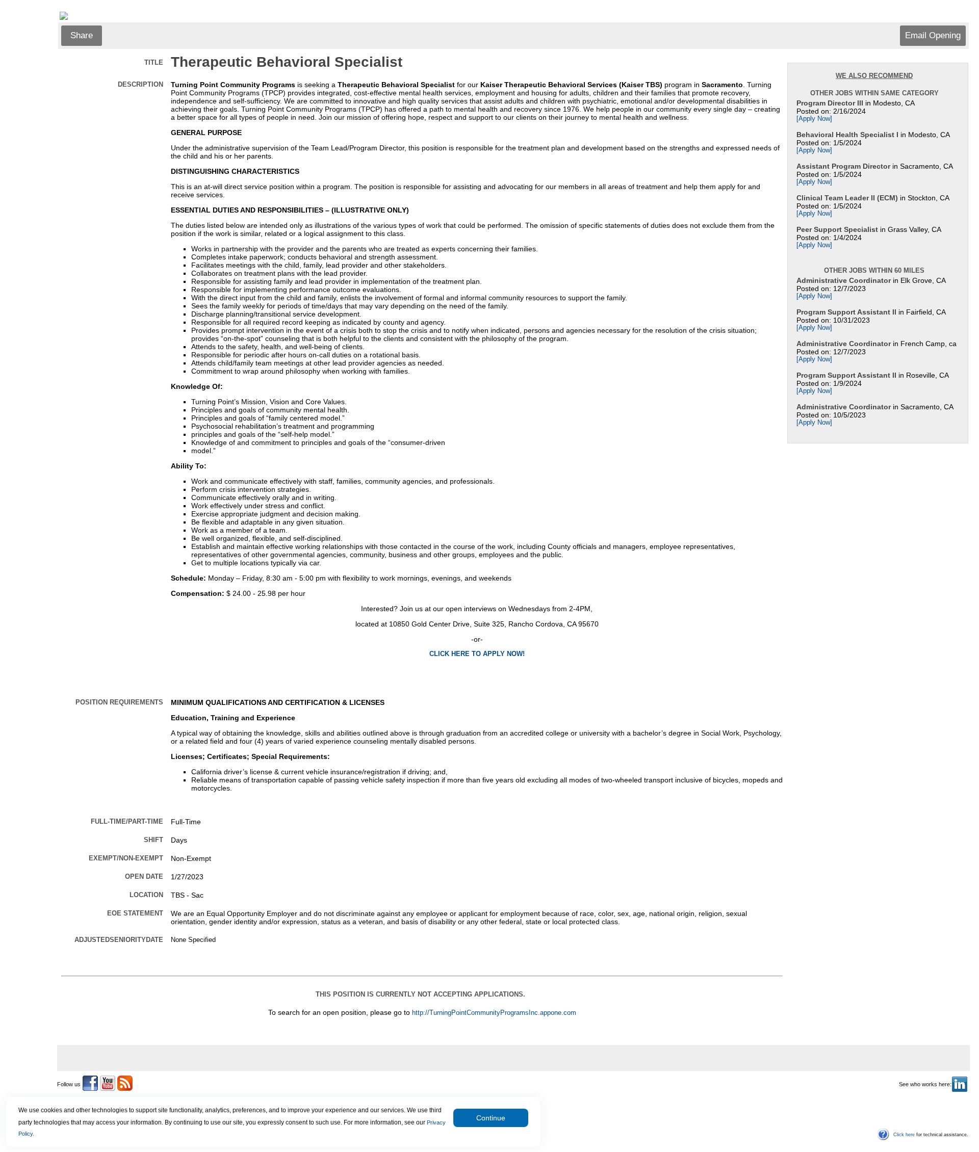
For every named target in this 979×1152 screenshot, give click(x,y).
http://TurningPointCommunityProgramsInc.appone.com (494, 1012)
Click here (904, 1134)
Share (81, 35)
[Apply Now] (814, 118)
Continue (490, 1118)
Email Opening (933, 35)
